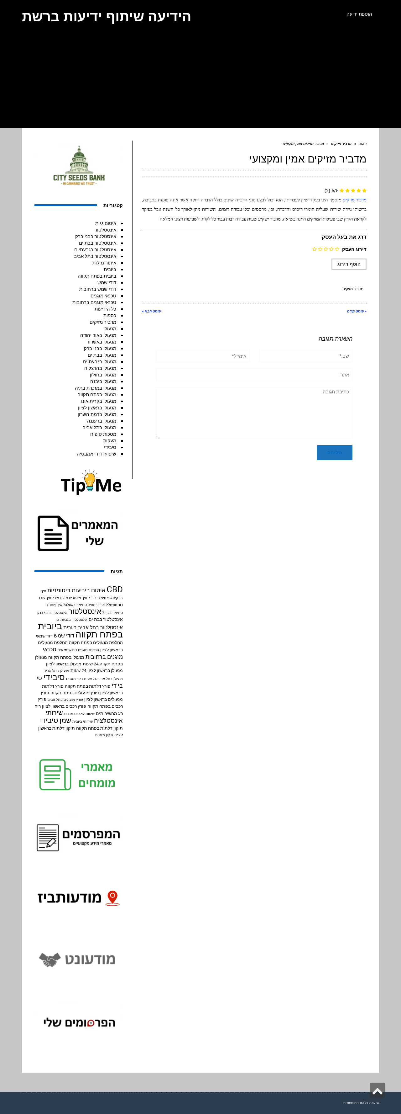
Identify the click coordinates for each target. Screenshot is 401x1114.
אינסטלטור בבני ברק (95, 236)
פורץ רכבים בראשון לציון (64, 706)
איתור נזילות (104, 263)
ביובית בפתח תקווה (97, 276)
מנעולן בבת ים (102, 355)
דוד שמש (44, 635)
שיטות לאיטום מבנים (79, 714)
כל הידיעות (105, 309)
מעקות (109, 441)
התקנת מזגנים (88, 650)
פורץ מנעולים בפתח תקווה (74, 692)
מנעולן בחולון (103, 375)
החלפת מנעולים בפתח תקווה (96, 642)
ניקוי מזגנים (74, 679)
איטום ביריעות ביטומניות (76, 590)
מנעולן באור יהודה (98, 335)
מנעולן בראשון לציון (97, 408)
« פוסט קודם (357, 311)
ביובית (110, 269)
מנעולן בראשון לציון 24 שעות (96, 670)
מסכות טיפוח (103, 434)
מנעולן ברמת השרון (97, 414)
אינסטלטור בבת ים (97, 243)
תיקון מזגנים (104, 735)
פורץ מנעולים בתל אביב (65, 700)
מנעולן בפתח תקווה (96, 394)
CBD (115, 589)
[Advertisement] (200, 81)
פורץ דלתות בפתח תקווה (88, 686)
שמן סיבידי (55, 720)
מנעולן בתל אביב (99, 427)
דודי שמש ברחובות (97, 289)
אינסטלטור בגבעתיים (95, 250)
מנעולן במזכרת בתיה (95, 388)
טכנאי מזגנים (103, 296)
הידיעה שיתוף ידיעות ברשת (106, 16)
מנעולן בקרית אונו (98, 401)
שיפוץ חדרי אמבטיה (96, 454)
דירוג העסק (354, 249)
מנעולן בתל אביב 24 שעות (103, 679)
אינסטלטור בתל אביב (95, 256)
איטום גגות (105, 223)
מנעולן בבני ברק (100, 348)
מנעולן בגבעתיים (99, 362)
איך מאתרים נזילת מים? (69, 598)
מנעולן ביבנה (103, 381)
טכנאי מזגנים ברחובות (94, 302)
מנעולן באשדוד (101, 342)
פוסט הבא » (151, 311)
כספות (109, 315)
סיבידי (110, 447)
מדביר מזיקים (355, 200)
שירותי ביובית (82, 722)
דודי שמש (106, 282)
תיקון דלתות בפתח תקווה (99, 728)
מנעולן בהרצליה (100, 368)
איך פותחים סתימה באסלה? (84, 605)
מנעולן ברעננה (101, 421)
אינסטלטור (105, 230)
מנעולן (109, 329)
